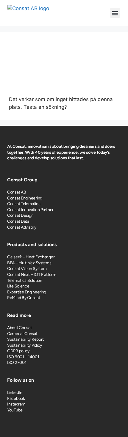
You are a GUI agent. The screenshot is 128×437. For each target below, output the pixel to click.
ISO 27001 (16, 362)
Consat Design (20, 215)
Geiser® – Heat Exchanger (30, 257)
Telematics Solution (24, 280)
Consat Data (18, 221)
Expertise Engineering (26, 292)
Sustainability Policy (24, 345)
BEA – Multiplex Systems (29, 262)
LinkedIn (14, 392)
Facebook (16, 398)
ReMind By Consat (23, 297)
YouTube (15, 410)
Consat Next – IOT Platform (31, 274)
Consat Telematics (23, 203)
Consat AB (16, 192)
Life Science (18, 286)
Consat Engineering (24, 198)
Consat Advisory (21, 227)
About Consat (19, 327)
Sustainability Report (25, 339)
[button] (115, 13)
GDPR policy (18, 350)
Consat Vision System (26, 268)
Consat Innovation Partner (30, 209)
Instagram (16, 404)
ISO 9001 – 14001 (23, 356)
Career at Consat (22, 333)
